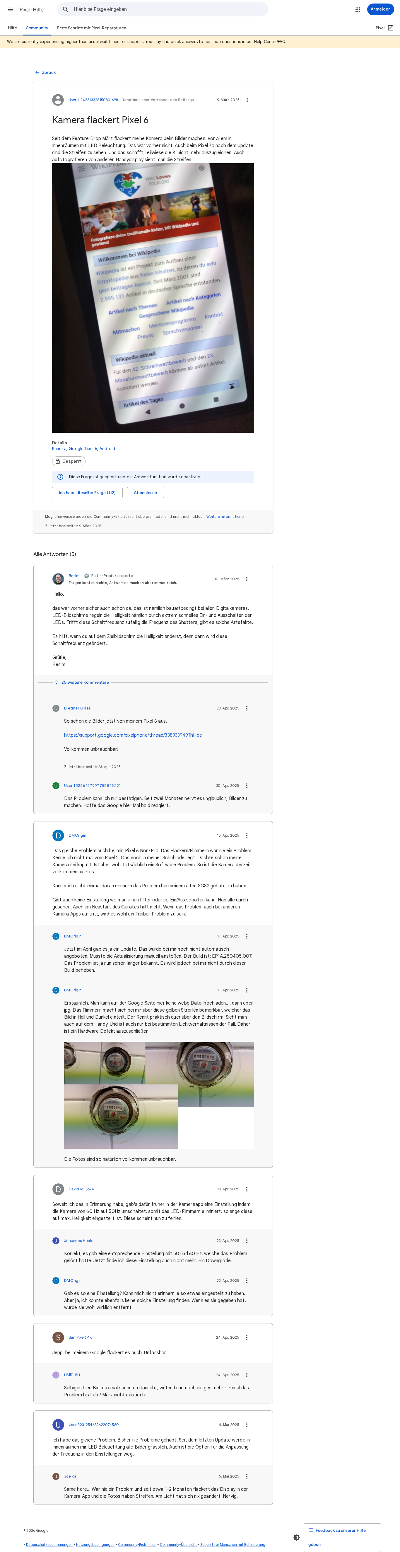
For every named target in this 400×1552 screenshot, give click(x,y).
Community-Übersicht (178, 1544)
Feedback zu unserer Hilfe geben (337, 1537)
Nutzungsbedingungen (95, 1544)
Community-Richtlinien (137, 1544)
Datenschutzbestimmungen (49, 1544)
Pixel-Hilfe (32, 9)
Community (37, 27)
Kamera (59, 448)
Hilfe (12, 27)
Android (107, 448)
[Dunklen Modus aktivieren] (297, 1538)
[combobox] (171, 9)
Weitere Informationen (226, 516)
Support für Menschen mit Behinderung (232, 1544)
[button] (11, 9)
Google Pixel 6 (83, 448)
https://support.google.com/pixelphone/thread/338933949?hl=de (133, 735)
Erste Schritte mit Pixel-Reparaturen (91, 27)
